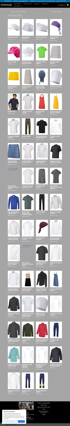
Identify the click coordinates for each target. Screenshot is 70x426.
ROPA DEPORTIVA (45, 3)
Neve (2, 424)
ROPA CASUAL (36, 3)
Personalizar (7, 421)
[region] (14, 417)
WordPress (13, 424)
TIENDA (43, 414)
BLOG (44, 409)
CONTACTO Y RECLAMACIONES (43, 403)
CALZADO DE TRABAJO (27, 3)
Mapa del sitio (44, 405)
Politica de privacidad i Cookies (44, 407)
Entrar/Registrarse (61, 5)
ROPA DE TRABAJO (17, 3)
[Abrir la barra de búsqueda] (21, 6)
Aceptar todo (21, 421)
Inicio (9, 11)
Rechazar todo (14, 421)
